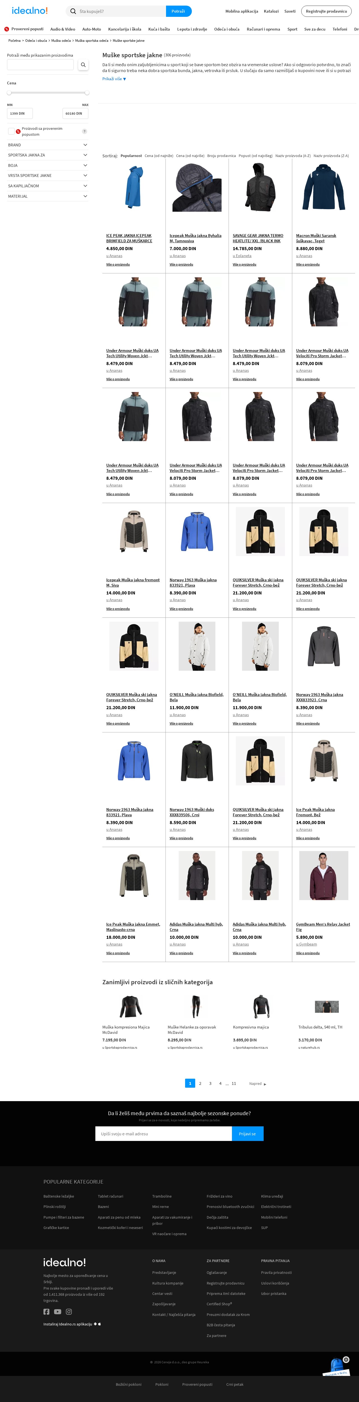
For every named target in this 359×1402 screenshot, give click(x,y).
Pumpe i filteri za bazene (63, 1217)
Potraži (178, 11)
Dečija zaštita (217, 1217)
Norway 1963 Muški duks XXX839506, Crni (192, 812)
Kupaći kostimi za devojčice (229, 1227)
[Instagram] (69, 1312)
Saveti (290, 11)
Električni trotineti (276, 1206)
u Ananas (114, 255)
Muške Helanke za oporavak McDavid (192, 1029)
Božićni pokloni (128, 1384)
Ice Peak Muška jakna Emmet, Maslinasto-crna (133, 926)
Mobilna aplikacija (241, 11)
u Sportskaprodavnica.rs (119, 1047)
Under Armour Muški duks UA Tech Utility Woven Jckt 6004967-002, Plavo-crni (132, 356)
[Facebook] (46, 1312)
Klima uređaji (272, 1196)
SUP (264, 1227)
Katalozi (271, 11)
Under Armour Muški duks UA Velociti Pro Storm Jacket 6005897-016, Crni (322, 356)
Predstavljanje (164, 1272)
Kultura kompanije (167, 1283)
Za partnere (216, 1335)
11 (234, 1083)
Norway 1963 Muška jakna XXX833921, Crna (319, 697)
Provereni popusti (197, 1384)
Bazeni (103, 1206)
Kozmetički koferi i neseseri (120, 1227)
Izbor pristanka (273, 1293)
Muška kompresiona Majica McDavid (126, 1029)
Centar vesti (162, 1293)
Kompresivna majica (251, 1027)
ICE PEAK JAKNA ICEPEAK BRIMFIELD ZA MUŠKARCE (129, 238)
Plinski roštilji (54, 1206)
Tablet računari (110, 1196)
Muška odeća (61, 40)
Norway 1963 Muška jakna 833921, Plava (193, 582)
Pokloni (161, 1384)
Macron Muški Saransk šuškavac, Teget (316, 238)
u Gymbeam (306, 944)
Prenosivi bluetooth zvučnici (230, 1206)
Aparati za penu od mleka (119, 1217)
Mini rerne (160, 1206)
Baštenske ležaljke (58, 1196)
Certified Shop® (219, 1304)
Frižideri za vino (220, 1196)
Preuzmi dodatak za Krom (228, 1314)
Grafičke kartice (56, 1227)
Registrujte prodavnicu (326, 11)
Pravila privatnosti (276, 1272)
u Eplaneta (242, 255)
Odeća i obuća (36, 40)
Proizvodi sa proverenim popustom (42, 131)
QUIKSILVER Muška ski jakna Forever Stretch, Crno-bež (258, 582)
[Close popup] (346, 1359)
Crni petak (234, 1384)
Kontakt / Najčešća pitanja (173, 1314)
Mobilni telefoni (274, 1217)
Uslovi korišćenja (275, 1283)
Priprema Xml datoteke (226, 1293)
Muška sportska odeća (92, 40)
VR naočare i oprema (169, 1233)
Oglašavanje (217, 1272)
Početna (14, 40)
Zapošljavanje (164, 1304)
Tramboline (162, 1196)
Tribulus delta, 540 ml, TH (320, 1027)
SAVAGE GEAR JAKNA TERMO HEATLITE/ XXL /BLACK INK (258, 238)
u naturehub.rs (309, 1047)
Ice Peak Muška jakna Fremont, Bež (315, 812)
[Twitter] (57, 1312)
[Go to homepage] (29, 11)
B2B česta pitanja (221, 1325)
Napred (255, 1083)
